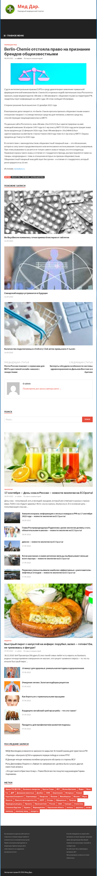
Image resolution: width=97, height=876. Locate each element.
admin (19, 58)
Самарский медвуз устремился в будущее (26, 293)
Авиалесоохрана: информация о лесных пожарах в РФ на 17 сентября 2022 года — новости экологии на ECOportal (57, 514)
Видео (81, 789)
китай (88, 807)
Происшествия (41, 804)
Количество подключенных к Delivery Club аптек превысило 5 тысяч (39, 349)
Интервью (69, 793)
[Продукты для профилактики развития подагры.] (12, 733)
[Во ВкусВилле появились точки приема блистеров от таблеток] (48, 234)
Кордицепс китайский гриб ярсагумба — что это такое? (49, 710)
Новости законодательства (26, 800)
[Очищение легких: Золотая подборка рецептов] (12, 691)
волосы (70, 807)
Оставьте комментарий (33, 58)
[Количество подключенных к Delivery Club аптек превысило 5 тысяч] (48, 346)
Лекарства (16, 177)
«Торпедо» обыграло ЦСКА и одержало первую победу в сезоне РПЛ (38, 755)
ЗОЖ (48, 793)
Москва (77, 796)
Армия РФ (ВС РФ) (13, 789)
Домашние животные (25, 793)
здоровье (79, 807)
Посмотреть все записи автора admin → (42, 388)
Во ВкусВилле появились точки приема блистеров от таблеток (36, 237)
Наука (84, 796)
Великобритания (69, 789)
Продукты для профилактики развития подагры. (46, 724)
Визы (88, 789)
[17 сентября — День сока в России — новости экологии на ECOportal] (48, 487)
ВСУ (58, 789)
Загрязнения (58, 793)
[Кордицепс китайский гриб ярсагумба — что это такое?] (12, 719)
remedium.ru (19, 168)
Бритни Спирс (48, 789)
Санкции (68, 804)
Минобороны (65, 796)
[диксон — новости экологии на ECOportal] (12, 550)
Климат (79, 793)
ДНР (12, 793)
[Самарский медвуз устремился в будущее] (48, 290)
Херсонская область (55, 807)
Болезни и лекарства (31, 789)
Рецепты (7, 640)
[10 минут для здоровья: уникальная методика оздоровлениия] (12, 677)
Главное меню (15, 35)
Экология (8, 489)
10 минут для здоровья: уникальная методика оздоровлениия (53, 668)
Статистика (78, 804)
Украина (27, 807)
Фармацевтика (10, 45)
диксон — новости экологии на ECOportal (42, 542)
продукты (35, 811)
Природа (72, 800)
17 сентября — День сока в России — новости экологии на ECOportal (48, 492)
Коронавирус (31, 796)
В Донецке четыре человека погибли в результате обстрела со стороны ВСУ (40, 759)
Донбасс (40, 793)
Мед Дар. (28, 6)
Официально (61, 800)
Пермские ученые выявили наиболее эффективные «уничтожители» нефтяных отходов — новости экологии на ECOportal (56, 571)
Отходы (50, 800)
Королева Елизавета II (14, 796)
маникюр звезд (22, 811)
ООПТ (42, 800)
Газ (7, 793)
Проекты (28, 804)
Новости (9, 800)
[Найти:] (48, 419)
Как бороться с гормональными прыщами (43, 696)
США (60, 804)
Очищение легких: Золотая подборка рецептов (45, 682)
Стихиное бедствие (13, 807)
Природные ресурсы (14, 804)
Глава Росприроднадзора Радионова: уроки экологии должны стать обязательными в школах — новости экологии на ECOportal (56, 528)
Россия (52, 804)
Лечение (25, 177)
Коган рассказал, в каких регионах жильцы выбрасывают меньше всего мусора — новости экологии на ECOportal (55, 557)
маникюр (9, 811)
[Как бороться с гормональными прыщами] (12, 705)
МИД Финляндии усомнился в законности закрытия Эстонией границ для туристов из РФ (47, 751)
